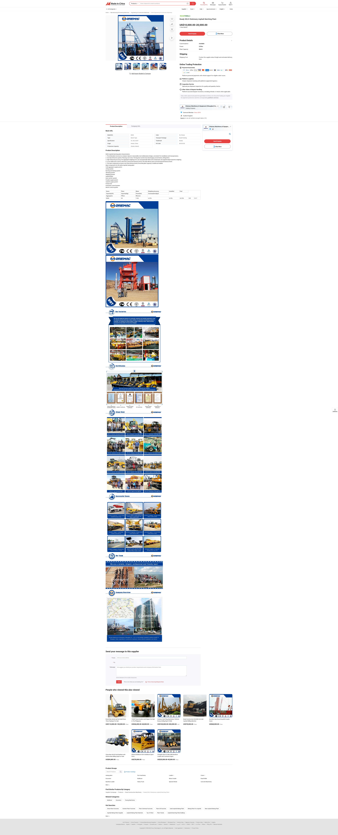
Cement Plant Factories (128, 808)
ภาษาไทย (197, 824)
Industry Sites (180, 822)
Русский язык (153, 824)
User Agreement (179, 828)
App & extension (210, 9)
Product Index (199, 822)
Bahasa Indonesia (218, 824)
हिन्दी (193, 824)
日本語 (188, 824)
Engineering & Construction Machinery (140, 12)
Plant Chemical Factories (145, 808)
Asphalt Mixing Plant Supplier (115, 813)
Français (146, 824)
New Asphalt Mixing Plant (212, 808)
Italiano (160, 824)
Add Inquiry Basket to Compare (141, 74)
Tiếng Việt (209, 824)
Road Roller (204, 778)
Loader (171, 775)
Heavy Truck (140, 781)
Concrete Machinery (206, 781)
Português (139, 824)
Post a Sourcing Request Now (154, 682)
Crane (202, 775)
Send (119, 682)
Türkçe (203, 824)
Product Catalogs (130, 772)
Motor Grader (172, 778)
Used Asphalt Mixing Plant (177, 808)
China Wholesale (162, 822)
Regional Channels (189, 822)
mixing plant (109, 775)
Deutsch (166, 824)
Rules (231, 9)
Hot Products (126, 822)
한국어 (183, 824)
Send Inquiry (192, 33)
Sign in (230, 4)
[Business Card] (230, 134)
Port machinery (141, 775)
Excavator (108, 778)
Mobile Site (207, 822)
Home (107, 12)
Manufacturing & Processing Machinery (119, 12)
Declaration (187, 828)
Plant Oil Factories (161, 808)
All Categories (111, 9)
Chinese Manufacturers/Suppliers (148, 822)
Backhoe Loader (110, 781)
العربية (178, 824)
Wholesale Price (171, 822)
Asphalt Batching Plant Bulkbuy (176, 813)
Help (201, 9)
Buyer (192, 9)
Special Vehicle (173, 781)
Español (133, 824)
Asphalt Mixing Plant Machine (135, 813)
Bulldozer (139, 778)
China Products (134, 822)
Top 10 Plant (150, 813)
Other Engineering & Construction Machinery (161, 12)
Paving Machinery (130, 800)
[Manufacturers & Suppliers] (115, 3)
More (107, 816)
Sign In (182, 118)
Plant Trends (160, 813)
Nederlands (172, 824)
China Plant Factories (113, 808)
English (128, 824)
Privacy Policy (195, 828)
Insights (213, 822)
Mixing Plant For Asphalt (194, 808)
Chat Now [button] (221, 33)
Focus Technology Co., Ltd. (157, 828)
